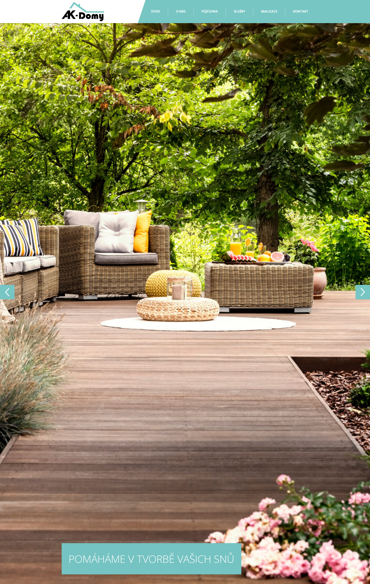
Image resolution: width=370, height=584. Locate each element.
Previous (363, 292)
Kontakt (300, 11)
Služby (239, 11)
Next (7, 292)
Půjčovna (210, 11)
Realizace (269, 11)
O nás (181, 11)
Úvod (155, 11)
